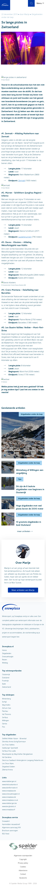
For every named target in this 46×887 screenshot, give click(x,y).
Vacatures (23, 878)
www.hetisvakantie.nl (10, 784)
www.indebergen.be (9, 803)
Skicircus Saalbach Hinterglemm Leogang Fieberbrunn (22, 760)
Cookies (23, 867)
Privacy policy (23, 863)
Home (4, 650)
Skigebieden (6, 653)
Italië (4, 684)
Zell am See (6, 708)
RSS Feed (5, 834)
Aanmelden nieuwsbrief (11, 824)
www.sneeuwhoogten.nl (11, 794)
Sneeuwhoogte (7, 656)
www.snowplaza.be (9, 791)
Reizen (4, 659)
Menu (39, 3)
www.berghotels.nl (9, 806)
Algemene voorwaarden (23, 855)
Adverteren (23, 870)
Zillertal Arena (7, 770)
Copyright (23, 859)
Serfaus (5, 717)
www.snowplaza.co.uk (10, 800)
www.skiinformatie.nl (9, 788)
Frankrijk (5, 681)
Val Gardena (6, 757)
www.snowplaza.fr (8, 809)
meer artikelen (23, 531)
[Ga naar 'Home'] (5, 5)
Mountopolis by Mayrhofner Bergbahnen (17, 754)
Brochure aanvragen (10, 830)
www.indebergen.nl (9, 781)
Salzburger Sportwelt (10, 748)
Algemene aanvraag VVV (11, 827)
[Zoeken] (31, 3)
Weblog (5, 663)
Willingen (5, 720)
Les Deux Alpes (8, 763)
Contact (23, 874)
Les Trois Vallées (8, 745)
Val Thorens (6, 714)
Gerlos (4, 724)
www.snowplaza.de (9, 797)
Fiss (3, 727)
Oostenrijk (6, 674)
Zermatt (21, 180)
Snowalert (6, 821)
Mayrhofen (6, 705)
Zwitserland (6, 687)
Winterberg (6, 699)
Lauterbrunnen (24, 237)
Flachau (5, 711)
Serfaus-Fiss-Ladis (9, 751)
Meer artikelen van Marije (23, 590)
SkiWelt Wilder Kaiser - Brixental (14, 738)
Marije (27, 14)
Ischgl (4, 702)
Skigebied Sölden (8, 766)
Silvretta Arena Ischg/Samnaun (14, 741)
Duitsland (5, 677)
